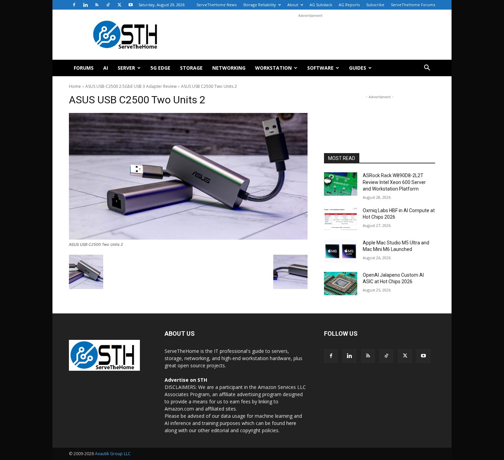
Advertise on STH (186, 380)
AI (105, 68)
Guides (357, 68)
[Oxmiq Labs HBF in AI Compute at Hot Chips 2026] (340, 219)
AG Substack (321, 4)
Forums (84, 68)
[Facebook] (74, 5)
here (291, 423)
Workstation (273, 68)
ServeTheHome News (216, 4)
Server (126, 68)
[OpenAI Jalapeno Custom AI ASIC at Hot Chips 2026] (340, 283)
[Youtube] (130, 5)
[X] (119, 5)
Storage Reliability (259, 4)
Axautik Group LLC (113, 454)
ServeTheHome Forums (413, 4)
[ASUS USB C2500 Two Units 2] (188, 176)
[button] (427, 68)
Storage (191, 68)
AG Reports (349, 4)
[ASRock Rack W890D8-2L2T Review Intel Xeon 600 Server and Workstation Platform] (340, 184)
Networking (228, 68)
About (292, 4)
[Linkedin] (85, 5)
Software (320, 68)
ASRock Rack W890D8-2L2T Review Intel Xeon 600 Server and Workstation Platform (394, 182)
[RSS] (97, 5)
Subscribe (375, 4)
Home (75, 86)
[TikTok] (108, 5)
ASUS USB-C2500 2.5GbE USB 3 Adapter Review (131, 86)
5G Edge (160, 68)
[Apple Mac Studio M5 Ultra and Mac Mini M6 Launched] (340, 251)
